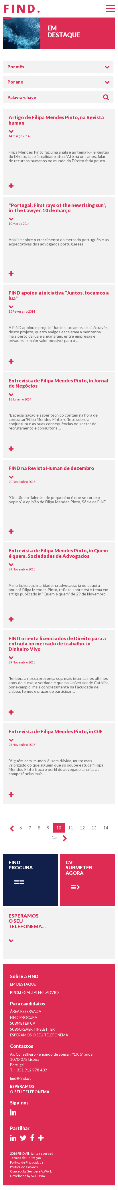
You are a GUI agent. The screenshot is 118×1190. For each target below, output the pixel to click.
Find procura (23, 1017)
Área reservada (25, 1011)
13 (94, 827)
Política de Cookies (24, 1167)
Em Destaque (23, 984)
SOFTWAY (38, 1176)
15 (54, 837)
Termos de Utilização (25, 1158)
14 (105, 827)
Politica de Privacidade (27, 1162)
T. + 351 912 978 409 (28, 1070)
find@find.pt (20, 1078)
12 (82, 827)
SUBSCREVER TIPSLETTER (32, 1029)
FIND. (22, 9)
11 (70, 827)
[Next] (65, 838)
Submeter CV (22, 1023)
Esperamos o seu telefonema (39, 1035)
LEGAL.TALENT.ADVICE (35, 992)
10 (58, 827)
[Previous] (11, 829)
